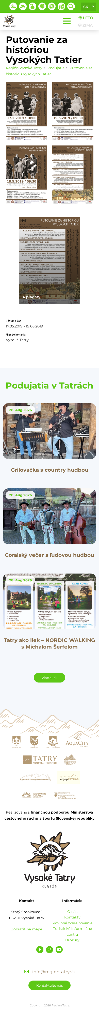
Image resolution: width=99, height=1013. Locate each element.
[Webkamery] (23, 6)
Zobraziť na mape (26, 929)
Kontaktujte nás (49, 985)
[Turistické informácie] (52, 6)
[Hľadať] (71, 6)
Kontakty (72, 917)
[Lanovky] (32, 6)
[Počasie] (13, 6)
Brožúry (72, 940)
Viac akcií (49, 678)
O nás (72, 911)
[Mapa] (61, 6)
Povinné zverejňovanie (72, 923)
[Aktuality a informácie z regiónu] (42, 6)
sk (85, 7)
